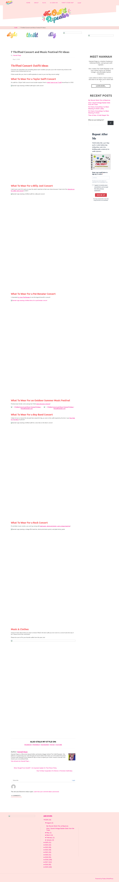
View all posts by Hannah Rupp (20, 761)
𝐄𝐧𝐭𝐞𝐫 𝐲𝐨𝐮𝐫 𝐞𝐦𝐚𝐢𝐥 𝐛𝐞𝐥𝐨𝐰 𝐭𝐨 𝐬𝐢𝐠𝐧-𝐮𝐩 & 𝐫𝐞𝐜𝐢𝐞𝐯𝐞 (100, 173)
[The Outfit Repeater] (9, 2)
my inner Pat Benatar (24, 297)
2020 (48, 855)
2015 (48, 867)
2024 (48, 845)
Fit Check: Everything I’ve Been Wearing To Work (98, 112)
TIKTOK (52, 744)
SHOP (79, 3)
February (50, 837)
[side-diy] (52, 35)
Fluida (104, 878)
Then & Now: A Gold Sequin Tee (98, 115)
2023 (48, 847)
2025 (48, 842)
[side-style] (12, 35)
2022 (48, 850)
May (48, 832)
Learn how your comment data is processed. (46, 791)
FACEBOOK (28, 744)
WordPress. (110, 878)
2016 (48, 864)
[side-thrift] (32, 35)
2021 (48, 852)
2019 (48, 857)
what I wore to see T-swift (54, 82)
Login (73, 780)
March (49, 835)
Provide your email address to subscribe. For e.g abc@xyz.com (100, 181)
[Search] (111, 123)
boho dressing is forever (43, 404)
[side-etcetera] (72, 35)
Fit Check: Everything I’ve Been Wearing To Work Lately (98, 107)
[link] (84, 2)
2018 (48, 859)
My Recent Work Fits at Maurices (99, 100)
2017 (48, 862)
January (50, 840)
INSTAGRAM (45, 744)
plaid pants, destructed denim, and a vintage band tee (55, 526)
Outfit (15, 27)
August (49, 823)
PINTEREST (36, 744)
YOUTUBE (59, 744)
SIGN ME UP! (101, 195)
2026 (48, 819)
